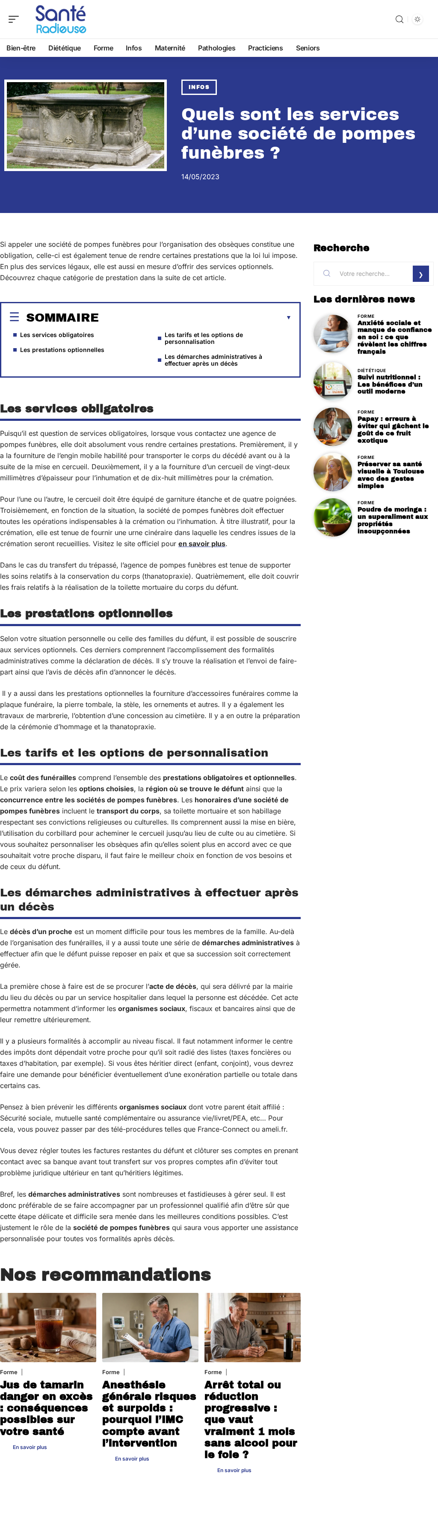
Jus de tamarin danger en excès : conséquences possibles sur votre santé (46, 1408)
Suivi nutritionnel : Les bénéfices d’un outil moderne (390, 384)
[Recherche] (399, 19)
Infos (199, 87)
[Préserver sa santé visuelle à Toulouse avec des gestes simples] (333, 472)
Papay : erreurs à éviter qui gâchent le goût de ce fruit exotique (393, 429)
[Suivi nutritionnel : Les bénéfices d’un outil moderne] (333, 381)
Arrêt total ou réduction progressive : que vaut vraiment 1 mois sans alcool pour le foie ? (250, 1419)
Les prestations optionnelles (62, 349)
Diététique (372, 370)
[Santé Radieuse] (61, 19)
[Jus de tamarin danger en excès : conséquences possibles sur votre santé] (48, 1327)
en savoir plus (201, 543)
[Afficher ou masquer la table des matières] (195, 318)
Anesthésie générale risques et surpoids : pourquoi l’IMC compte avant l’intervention (149, 1414)
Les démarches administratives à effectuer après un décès (213, 360)
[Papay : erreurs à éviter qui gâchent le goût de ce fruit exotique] (333, 427)
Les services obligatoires (57, 334)
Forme (9, 1372)
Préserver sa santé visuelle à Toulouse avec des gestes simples (391, 475)
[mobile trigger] (16, 19)
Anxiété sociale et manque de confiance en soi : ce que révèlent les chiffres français (395, 337)
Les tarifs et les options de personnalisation (204, 338)
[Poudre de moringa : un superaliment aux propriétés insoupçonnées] (333, 517)
